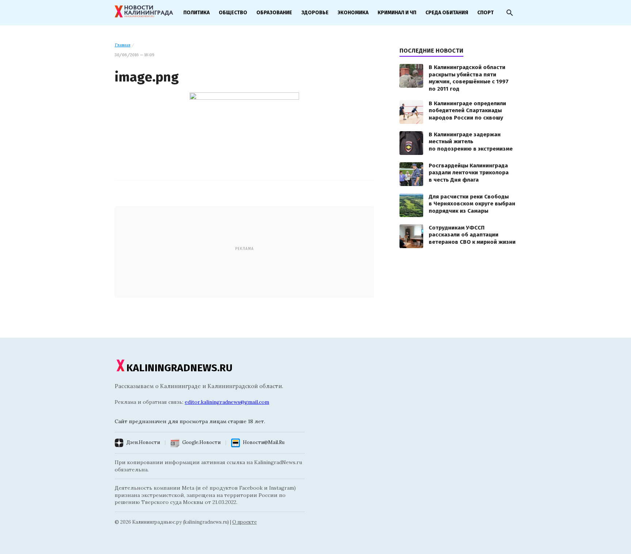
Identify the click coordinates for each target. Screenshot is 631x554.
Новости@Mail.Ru (263, 442)
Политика (196, 13)
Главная (122, 45)
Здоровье (315, 13)
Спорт (485, 13)
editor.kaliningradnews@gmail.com (227, 402)
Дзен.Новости (143, 442)
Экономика (353, 13)
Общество (233, 13)
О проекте (244, 522)
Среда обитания (446, 13)
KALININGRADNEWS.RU (179, 368)
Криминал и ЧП (397, 13)
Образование (274, 13)
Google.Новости (201, 442)
